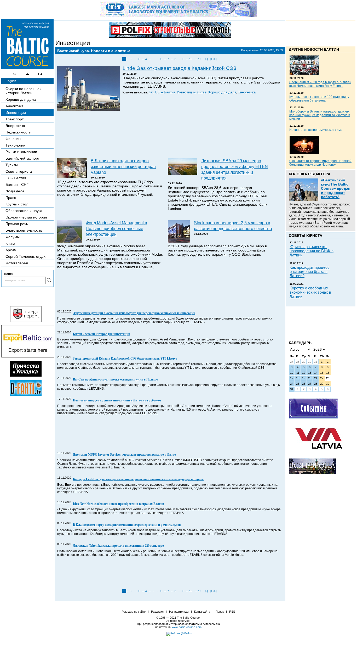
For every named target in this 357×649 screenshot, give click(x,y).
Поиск (220, 611)
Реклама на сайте (134, 611)
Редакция (157, 611)
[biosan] (178, 16)
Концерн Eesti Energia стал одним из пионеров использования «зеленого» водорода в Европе (138, 479)
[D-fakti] (26, 394)
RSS (232, 611)
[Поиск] (15, 75)
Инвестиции (72, 42)
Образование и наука (23, 211)
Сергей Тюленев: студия (26, 256)
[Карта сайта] (27, 75)
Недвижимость (18, 132)
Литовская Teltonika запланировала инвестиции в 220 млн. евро (118, 545)
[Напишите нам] (40, 75)
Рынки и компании (21, 152)
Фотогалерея (16, 263)
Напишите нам (179, 611)
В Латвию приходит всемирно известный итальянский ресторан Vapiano (123, 166)
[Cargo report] (26, 320)
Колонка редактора (309, 174)
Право (10, 197)
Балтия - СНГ (16, 184)
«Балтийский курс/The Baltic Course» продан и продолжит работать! (335, 188)
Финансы (13, 139)
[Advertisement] (169, 135)
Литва (201, 92)
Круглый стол (16, 204)
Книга (10, 243)
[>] (206, 59)
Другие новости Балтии (314, 49)
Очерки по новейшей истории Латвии (23, 91)
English (10, 81)
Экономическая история (26, 217)
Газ (151, 92)
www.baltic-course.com (186, 627)
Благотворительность (23, 230)
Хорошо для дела (222, 92)
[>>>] (213, 59)
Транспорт (14, 119)
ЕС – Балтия (165, 92)
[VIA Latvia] (319, 454)
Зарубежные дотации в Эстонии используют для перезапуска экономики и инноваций (134, 313)
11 (199, 59)
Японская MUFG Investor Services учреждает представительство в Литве (124, 454)
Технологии (15, 145)
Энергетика (247, 92)
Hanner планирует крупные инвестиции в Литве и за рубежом (117, 400)
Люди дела (14, 191)
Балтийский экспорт (22, 158)
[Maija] (26, 375)
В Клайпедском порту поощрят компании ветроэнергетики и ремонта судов (127, 525)
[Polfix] (170, 30)
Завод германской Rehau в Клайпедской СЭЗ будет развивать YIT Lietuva (125, 358)
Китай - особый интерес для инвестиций (101, 334)
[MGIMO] (312, 473)
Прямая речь (16, 224)
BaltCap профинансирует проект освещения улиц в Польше (115, 379)
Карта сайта (202, 611)
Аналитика (14, 106)
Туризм (11, 165)
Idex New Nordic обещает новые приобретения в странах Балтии (118, 504)
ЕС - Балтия (15, 178)
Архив (10, 250)
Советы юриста (18, 171)
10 (190, 59)
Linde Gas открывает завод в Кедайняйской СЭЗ (179, 68)
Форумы (12, 237)
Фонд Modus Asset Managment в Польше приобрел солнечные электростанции (116, 228)
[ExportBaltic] (27, 356)
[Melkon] (313, 417)
